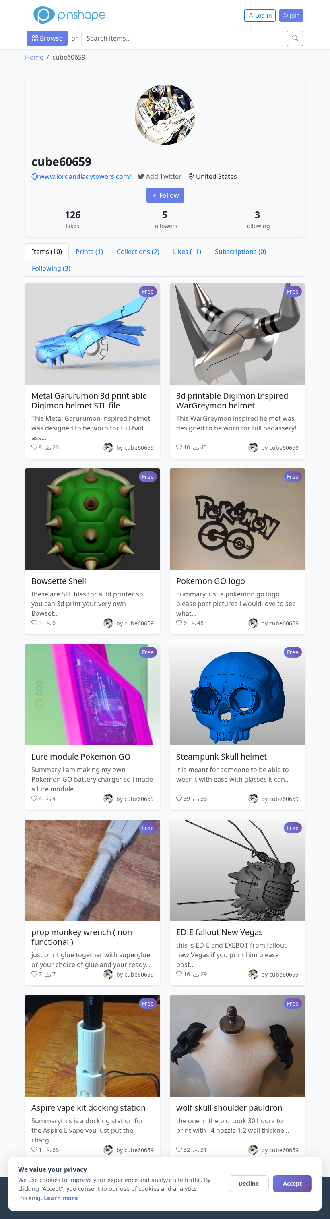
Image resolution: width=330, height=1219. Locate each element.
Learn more (61, 1198)
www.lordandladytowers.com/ (85, 176)
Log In (263, 15)
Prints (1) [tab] (89, 251)
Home (34, 57)
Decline (249, 1183)
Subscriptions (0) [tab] (240, 251)
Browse (50, 38)
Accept (292, 1183)
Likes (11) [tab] (187, 251)
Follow (168, 195)
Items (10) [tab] (47, 251)
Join (294, 15)
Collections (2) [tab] (138, 251)
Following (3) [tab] (51, 268)
